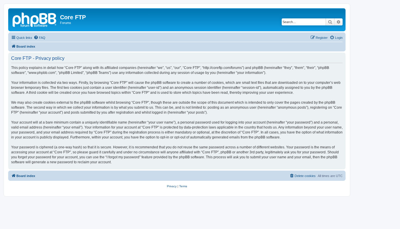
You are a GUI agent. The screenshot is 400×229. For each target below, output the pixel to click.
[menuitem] (39, 37)
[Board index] (35, 19)
